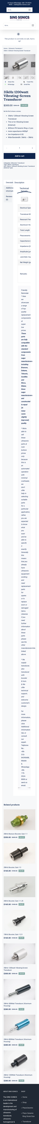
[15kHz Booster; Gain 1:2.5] (19, 920)
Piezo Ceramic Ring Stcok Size (28, 1114)
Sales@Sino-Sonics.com (22, 4)
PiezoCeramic (28, 1108)
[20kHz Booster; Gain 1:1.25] (19, 886)
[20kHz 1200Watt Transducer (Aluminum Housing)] (19, 1060)
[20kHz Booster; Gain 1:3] (19, 853)
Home (25, 1097)
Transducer (27, 1122)
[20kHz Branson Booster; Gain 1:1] (19, 819)
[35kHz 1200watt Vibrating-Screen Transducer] (19, 953)
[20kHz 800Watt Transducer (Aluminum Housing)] (19, 1025)
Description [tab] (9, 182)
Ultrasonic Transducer (17, 163)
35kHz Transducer (13, 164)
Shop (25, 1102)
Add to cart (19, 156)
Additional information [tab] (9, 189)
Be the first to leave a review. (12, 111)
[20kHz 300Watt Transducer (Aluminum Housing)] (19, 989)
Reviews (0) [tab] (9, 198)
